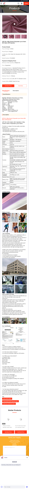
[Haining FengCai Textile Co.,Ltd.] (5, 3)
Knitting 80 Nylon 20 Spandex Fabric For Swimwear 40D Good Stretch (19, 426)
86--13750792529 (24, 0)
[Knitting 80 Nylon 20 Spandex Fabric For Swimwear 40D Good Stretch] (21, 419)
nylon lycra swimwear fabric (9, 403)
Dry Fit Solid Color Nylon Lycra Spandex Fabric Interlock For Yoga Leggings (8, 426)
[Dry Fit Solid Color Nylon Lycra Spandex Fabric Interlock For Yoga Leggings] (8, 419)
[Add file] (2, 486)
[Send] (27, 486)
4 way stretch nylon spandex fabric (10, 401)
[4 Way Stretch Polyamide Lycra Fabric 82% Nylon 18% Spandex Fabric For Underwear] (14, 24)
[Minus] (27, 457)
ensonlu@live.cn (5, 0)
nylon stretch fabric (7, 398)
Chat (26, 3)
